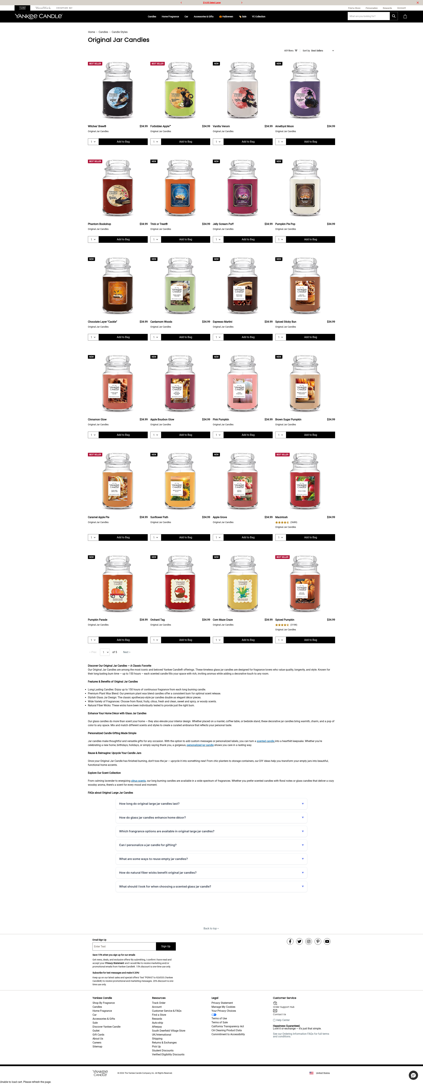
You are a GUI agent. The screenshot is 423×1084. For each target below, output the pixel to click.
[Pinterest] (318, 941)
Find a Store (159, 1014)
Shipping (157, 1038)
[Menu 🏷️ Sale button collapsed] (248, 17)
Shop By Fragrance (104, 1002)
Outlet (96, 1030)
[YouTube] (327, 941)
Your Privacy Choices (224, 1010)
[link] (286, 522)
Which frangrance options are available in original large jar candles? (166, 831)
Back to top (210, 928)
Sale (95, 1022)
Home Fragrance (170, 16)
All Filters (288, 50)
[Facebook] (290, 941)
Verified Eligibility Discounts (168, 1054)
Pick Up (156, 1046)
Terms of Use (219, 1018)
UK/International (161, 1034)
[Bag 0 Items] (405, 16)
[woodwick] (43, 8)
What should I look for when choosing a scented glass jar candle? (165, 886)
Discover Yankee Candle (106, 1026)
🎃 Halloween (226, 16)
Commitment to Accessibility (228, 1034)
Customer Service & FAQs (166, 1010)
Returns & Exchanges (164, 1042)
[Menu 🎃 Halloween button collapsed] (234, 17)
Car (186, 16)
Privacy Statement (114, 963)
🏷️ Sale (242, 16)
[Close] (417, 2)
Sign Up (165, 946)
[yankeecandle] (24, 8)
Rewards (157, 1018)
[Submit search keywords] (394, 16)
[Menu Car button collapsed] (190, 17)
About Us (98, 1038)
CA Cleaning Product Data (227, 1030)
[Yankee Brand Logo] (39, 16)
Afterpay (157, 1026)
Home (91, 32)
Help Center (283, 1020)
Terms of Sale (220, 1022)
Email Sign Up (99, 939)
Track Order (158, 1002)
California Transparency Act (228, 1026)
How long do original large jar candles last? (149, 803)
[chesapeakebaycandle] (64, 8)
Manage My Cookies (223, 1006)
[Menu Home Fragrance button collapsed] (180, 17)
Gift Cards (98, 1034)
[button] (413, 1075)
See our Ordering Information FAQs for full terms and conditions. (301, 1035)
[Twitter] (299, 941)
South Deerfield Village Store (168, 1030)
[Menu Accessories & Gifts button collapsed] (215, 17)
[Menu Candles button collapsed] (157, 17)
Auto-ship (157, 1022)
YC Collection (258, 16)
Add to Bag (123, 141)
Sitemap (97, 1046)
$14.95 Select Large (212, 2)
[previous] (181, 2)
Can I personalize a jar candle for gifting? (148, 845)
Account (157, 1006)
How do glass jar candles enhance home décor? (152, 817)
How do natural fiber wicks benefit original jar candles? (158, 872)
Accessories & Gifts (203, 16)
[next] (241, 2)
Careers (97, 1042)
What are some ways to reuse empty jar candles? (153, 859)
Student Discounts (162, 1050)
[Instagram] (308, 941)
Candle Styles (120, 32)
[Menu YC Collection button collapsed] (267, 17)
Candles (152, 16)
